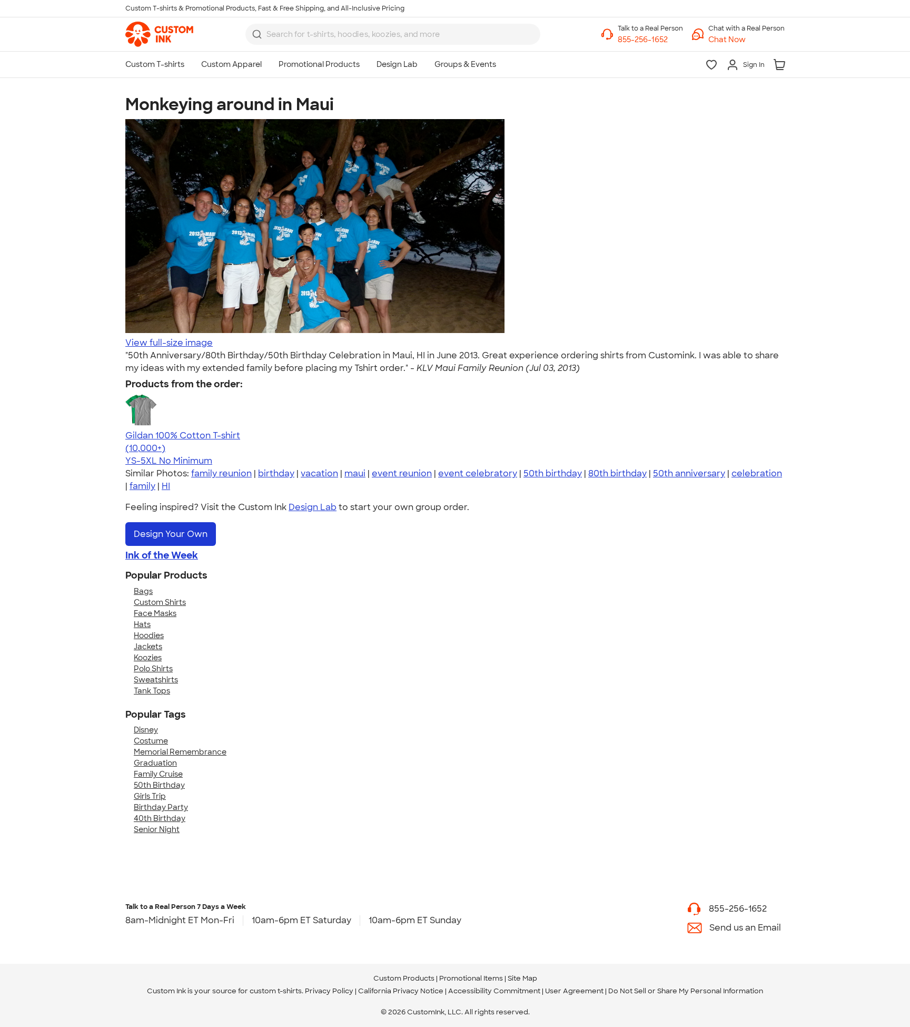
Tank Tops (152, 691)
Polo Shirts (153, 668)
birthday (276, 473)
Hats (142, 624)
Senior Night (157, 829)
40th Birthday (159, 818)
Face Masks (155, 613)
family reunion (221, 473)
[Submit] (257, 34)
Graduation (155, 763)
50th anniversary (689, 473)
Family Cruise (158, 774)
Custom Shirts (160, 602)
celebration (756, 473)
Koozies (148, 657)
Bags (143, 591)
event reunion (402, 473)
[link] (159, 34)
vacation (319, 473)
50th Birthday (159, 785)
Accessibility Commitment (494, 990)
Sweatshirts (156, 679)
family (142, 486)
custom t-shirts (276, 990)
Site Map (522, 978)
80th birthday (617, 473)
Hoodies (149, 635)
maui (354, 473)
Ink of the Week (161, 555)
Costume (151, 741)
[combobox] (392, 34)
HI (166, 486)
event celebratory (477, 473)
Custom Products (403, 978)
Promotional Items (471, 978)
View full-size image (169, 342)
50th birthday (552, 473)
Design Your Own (170, 534)
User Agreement (574, 990)
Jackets (148, 646)
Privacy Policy (329, 990)
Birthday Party (161, 807)
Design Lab (313, 507)
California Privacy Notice (400, 990)
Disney (146, 730)
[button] (746, 39)
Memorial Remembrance (180, 752)
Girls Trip (150, 796)
